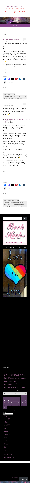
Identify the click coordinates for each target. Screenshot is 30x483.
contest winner (18, 202)
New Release (7, 434)
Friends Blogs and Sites (9, 457)
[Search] (25, 218)
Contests (6, 422)
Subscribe (24, 479)
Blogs (5, 415)
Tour (5, 447)
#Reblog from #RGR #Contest (10, 381)
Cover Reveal (7, 424)
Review (5, 441)
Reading (13, 200)
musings (12, 98)
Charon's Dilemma (11, 202)
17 (4, 402)
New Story (17, 98)
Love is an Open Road (19, 96)
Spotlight (6, 444)
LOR (13, 96)
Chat (5, 421)
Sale (5, 443)
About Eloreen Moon (8, 454)
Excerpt (5, 427)
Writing (13, 94)
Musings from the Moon (11, 104)
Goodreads (9, 96)
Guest (5, 428)
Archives (4, 412)
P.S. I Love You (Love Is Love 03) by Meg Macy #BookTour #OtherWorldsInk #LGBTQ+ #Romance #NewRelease (14, 376)
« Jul (15, 410)
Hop (5, 430)
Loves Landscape (14, 204)
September (10, 206)
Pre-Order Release (8, 435)
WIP (18, 206)
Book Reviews (7, 418)
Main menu (15, 25)
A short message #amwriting (12, 39)
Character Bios (7, 419)
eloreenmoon (10, 41)
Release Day (6, 440)
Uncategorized (7, 449)
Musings (9, 94)
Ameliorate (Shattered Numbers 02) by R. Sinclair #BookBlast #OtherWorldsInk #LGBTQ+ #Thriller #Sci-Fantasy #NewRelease (15, 387)
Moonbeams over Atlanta (15, 6)
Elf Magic (6, 425)
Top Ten (5, 446)
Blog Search (5, 216)
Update (14, 206)
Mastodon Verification (7, 468)
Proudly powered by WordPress (10, 475)
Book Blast (6, 416)
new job (24, 204)
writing (21, 98)
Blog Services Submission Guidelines (12, 456)
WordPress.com (15, 477)
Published (6, 437)
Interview (6, 431)
